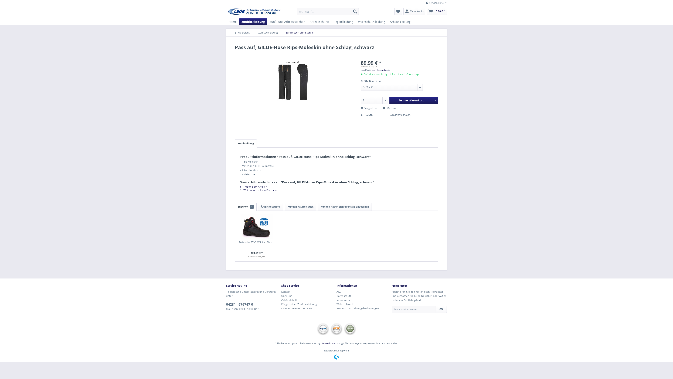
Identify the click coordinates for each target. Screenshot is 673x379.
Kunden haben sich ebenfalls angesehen (345, 206)
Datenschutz (343, 296)
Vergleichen (371, 108)
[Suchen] (355, 11)
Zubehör (245, 206)
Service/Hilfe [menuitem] (436, 3)
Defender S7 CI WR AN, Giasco (256, 242)
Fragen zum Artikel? (255, 186)
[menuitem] (328, 11)
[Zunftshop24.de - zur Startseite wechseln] (254, 12)
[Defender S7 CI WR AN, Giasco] (257, 226)
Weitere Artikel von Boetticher (260, 190)
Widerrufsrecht (345, 304)
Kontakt (285, 291)
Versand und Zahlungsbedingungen (357, 308)
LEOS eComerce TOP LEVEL (296, 308)
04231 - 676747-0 (239, 304)
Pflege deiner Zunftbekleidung (299, 304)
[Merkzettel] (398, 11)
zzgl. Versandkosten (381, 69)
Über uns (286, 296)
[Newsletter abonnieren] (441, 309)
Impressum (343, 300)
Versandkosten (329, 343)
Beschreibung (246, 143)
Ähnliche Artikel (270, 206)
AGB (338, 291)
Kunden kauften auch (301, 206)
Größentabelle (289, 300)
